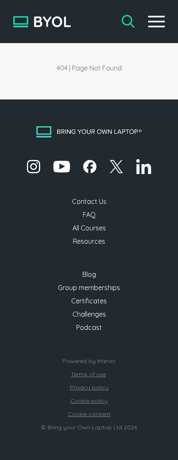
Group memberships (89, 287)
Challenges (89, 314)
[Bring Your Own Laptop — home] (42, 21)
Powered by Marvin (89, 361)
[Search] (128, 21)
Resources (89, 241)
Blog (89, 274)
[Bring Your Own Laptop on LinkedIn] (143, 166)
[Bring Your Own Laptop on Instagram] (33, 166)
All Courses (89, 228)
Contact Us (89, 201)
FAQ (89, 215)
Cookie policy (89, 400)
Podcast (89, 327)
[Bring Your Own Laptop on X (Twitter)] (116, 166)
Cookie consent (89, 414)
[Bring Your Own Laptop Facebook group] (89, 166)
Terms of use (88, 374)
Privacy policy (89, 387)
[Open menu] (156, 21)
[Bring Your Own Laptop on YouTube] (61, 166)
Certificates (89, 301)
